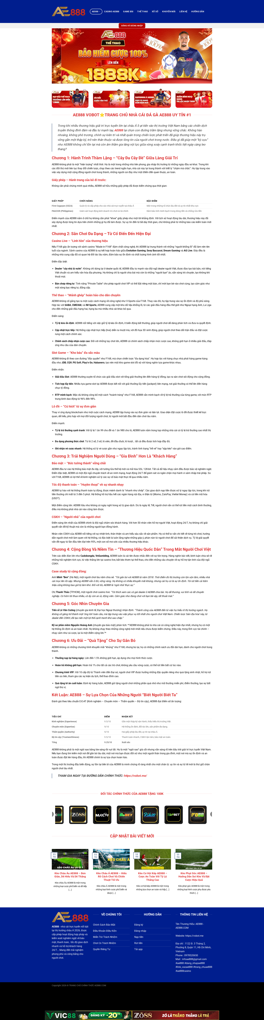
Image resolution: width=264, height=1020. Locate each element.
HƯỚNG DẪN (197, 11)
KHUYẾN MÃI (168, 11)
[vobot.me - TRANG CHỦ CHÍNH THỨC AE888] (68, 11)
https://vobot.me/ (135, 775)
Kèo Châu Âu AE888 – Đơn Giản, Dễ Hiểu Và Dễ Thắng (70, 875)
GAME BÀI (128, 11)
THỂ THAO (142, 11)
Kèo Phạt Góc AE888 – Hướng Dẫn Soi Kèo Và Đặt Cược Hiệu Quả (193, 876)
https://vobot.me (194, 935)
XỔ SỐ (155, 11)
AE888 (95, 11)
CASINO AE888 (111, 11)
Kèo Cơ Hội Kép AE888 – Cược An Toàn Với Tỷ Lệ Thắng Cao (152, 876)
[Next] (205, 55)
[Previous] (59, 55)
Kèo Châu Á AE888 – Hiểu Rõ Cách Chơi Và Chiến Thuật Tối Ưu (111, 876)
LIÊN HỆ (183, 11)
